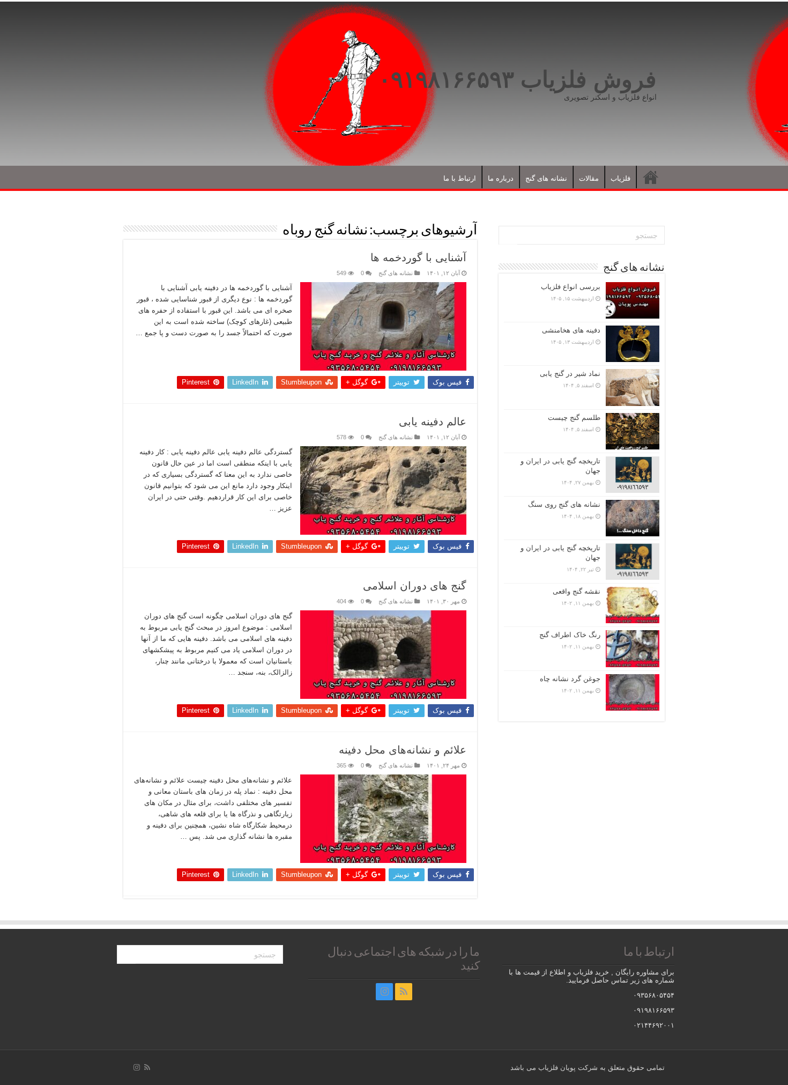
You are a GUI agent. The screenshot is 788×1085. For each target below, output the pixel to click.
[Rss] (403, 991)
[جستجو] (508, 235)
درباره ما (501, 178)
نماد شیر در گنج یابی (570, 374)
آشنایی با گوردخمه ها (418, 257)
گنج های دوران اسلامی (414, 586)
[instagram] (384, 991)
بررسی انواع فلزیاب (570, 287)
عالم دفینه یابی (432, 421)
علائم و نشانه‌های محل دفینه (402, 750)
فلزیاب (620, 178)
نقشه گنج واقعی (576, 591)
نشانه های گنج (546, 178)
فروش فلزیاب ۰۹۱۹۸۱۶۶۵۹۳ (517, 79)
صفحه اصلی (651, 177)
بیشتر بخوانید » (266, 352)
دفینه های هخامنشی (571, 330)
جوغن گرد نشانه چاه (570, 679)
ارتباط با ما (459, 178)
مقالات (589, 178)
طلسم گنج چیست (574, 418)
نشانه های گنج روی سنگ (564, 504)
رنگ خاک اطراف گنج (569, 635)
